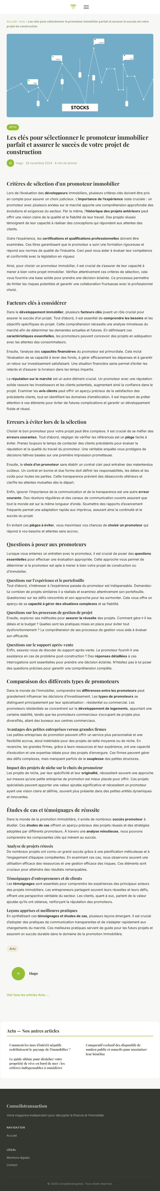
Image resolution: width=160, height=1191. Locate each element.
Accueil (11, 21)
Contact (12, 1165)
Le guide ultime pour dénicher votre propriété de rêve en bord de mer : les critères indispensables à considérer (37, 1063)
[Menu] (86, 7)
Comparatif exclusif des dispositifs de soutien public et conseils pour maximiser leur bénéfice (116, 1049)
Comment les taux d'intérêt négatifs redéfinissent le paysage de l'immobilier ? (39, 1047)
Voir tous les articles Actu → (28, 995)
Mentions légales (18, 1157)
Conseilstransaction (27, 1106)
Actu (22, 21)
